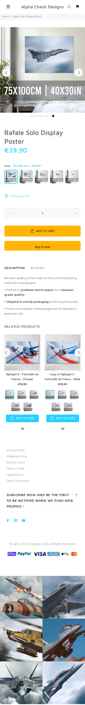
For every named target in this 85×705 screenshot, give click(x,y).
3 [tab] (38, 116)
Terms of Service (18, 481)
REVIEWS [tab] (37, 268)
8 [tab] (53, 116)
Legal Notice (15, 474)
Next (79, 72)
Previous (6, 72)
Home (5, 16)
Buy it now (42, 247)
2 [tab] (35, 116)
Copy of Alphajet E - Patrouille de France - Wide (62, 377)
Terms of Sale (15, 468)
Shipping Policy (17, 456)
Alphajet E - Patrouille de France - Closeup (22, 377)
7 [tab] (50, 116)
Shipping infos (20, 196)
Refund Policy (16, 462)
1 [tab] (32, 116)
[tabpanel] (42, 70)
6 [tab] (47, 116)
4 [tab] (41, 116)
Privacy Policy (16, 450)
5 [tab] (44, 116)
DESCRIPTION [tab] (14, 268)
